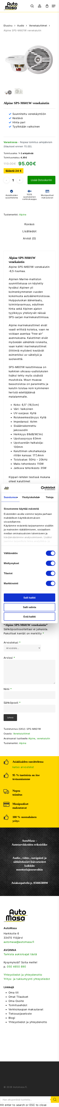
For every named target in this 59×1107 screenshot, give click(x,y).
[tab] (29, 224)
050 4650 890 (16, 966)
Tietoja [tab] (50, 497)
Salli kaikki (29, 597)
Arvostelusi (12, 642)
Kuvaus (29, 224)
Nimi (8, 689)
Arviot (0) (29, 238)
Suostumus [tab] (10, 497)
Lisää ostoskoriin (41, 180)
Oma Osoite (16, 1001)
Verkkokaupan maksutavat (26, 1009)
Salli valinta (29, 607)
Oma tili (14, 992)
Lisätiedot (29, 231)
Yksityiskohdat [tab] (30, 497)
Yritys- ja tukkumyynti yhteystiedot (27, 978)
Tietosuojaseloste (20, 1013)
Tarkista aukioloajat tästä (20, 954)
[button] (53, 6)
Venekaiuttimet (38, 25)
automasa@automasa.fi (19, 942)
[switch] (50, 563)
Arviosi (9, 657)
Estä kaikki (29, 616)
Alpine (22, 214)
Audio (20, 25)
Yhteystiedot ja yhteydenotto (23, 974)
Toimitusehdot (18, 1005)
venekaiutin (43, 738)
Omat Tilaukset (18, 996)
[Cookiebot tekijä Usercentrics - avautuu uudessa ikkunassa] (41, 488)
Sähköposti (12, 702)
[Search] (55, 1099)
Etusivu (8, 25)
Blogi (12, 1017)
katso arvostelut (23, 767)
